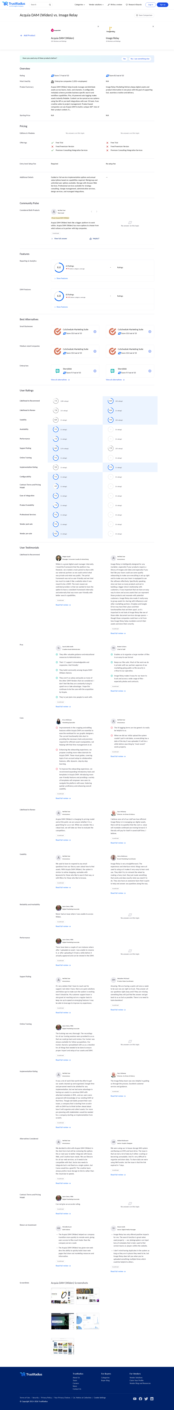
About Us (76, 1378)
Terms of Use (25, 1398)
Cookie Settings (100, 1398)
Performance (25, 439)
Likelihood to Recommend (30, 401)
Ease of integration (27, 496)
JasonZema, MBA (67, 906)
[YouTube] (135, 1399)
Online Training (26, 458)
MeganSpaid (66, 556)
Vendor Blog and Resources (140, 1383)
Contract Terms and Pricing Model (30, 486)
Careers (76, 1383)
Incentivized (56, 233)
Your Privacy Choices (62, 1398)
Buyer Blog (105, 1381)
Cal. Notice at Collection (82, 1398)
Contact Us (77, 1389)
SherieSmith (121, 1227)
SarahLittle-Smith (67, 646)
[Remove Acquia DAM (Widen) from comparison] (98, 26)
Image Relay (112, 38)
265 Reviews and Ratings (58, 41)
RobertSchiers (121, 646)
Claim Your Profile (136, 1381)
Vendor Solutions (136, 1378)
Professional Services (28, 515)
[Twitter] (146, 1399)
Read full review (62, 605)
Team (75, 1381)
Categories (79, 5)
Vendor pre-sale (26, 534)
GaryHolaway (121, 811)
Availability (24, 429)
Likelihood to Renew (27, 410)
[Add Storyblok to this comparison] (95, 371)
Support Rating (25, 448)
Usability (23, 420)
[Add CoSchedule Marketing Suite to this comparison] (95, 331)
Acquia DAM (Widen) (62, 38)
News (75, 1386)
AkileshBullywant (122, 1140)
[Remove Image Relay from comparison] (153, 26)
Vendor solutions (95, 5)
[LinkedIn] (152, 1399)
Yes (124, 59)
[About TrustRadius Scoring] (52, 76)
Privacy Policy (46, 1398)
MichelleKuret (66, 1227)
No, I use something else (140, 59)
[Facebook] (140, 1399)
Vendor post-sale (26, 524)
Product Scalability (27, 505)
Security (35, 1398)
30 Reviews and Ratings (113, 41)
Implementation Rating (29, 467)
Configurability (25, 477)
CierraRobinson (122, 856)
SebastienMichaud (123, 978)
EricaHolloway (67, 720)
